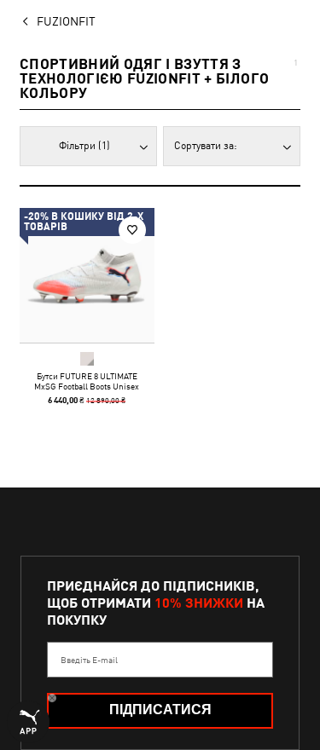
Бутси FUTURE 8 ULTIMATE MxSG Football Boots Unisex (86, 381)
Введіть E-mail (89, 660)
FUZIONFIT (66, 21)
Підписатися (160, 709)
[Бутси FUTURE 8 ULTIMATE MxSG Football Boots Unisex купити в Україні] (87, 275)
